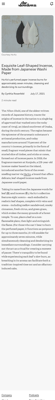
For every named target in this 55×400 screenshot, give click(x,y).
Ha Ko (27, 174)
